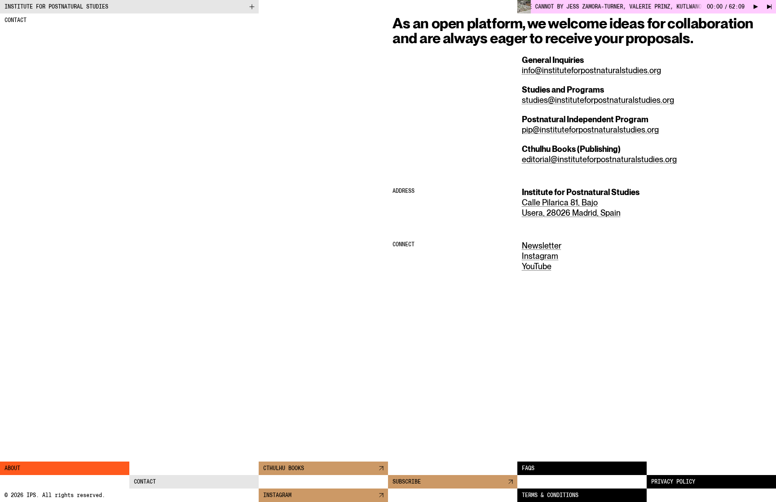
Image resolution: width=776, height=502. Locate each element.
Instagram (540, 256)
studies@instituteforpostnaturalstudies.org (598, 100)
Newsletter (541, 245)
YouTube (536, 266)
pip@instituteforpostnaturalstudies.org (590, 129)
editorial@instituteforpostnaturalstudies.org (599, 159)
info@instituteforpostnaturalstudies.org (591, 70)
